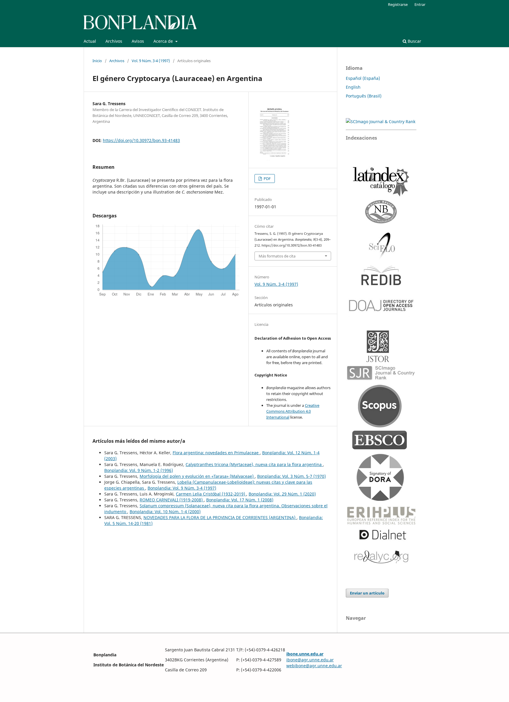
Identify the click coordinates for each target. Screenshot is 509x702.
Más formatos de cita (277, 256)
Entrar (419, 4)
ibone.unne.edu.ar (304, 654)
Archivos (113, 41)
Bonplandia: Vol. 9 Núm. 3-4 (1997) (182, 488)
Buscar (413, 41)
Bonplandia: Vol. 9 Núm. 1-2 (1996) (138, 470)
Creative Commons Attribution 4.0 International (292, 411)
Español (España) (363, 78)
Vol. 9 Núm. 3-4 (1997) (151, 60)
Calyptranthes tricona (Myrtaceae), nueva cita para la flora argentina (254, 464)
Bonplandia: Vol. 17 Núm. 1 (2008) (239, 500)
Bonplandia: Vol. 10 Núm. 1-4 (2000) (165, 511)
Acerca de (163, 41)
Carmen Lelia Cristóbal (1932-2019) (211, 494)
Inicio (97, 60)
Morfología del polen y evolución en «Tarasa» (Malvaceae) (197, 476)
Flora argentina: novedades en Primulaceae (216, 452)
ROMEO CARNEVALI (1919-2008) (172, 500)
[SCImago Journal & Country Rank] (380, 121)
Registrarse (398, 4)
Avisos (138, 41)
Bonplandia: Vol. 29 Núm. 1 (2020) (282, 494)
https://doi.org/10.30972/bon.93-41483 (141, 140)
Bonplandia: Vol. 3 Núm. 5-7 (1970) (291, 476)
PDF (267, 178)
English (353, 87)
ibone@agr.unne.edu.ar (310, 660)
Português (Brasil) (363, 96)
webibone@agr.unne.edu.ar (314, 665)
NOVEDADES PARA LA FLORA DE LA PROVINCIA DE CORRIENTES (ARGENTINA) (220, 517)
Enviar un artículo (367, 593)
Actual (90, 41)
